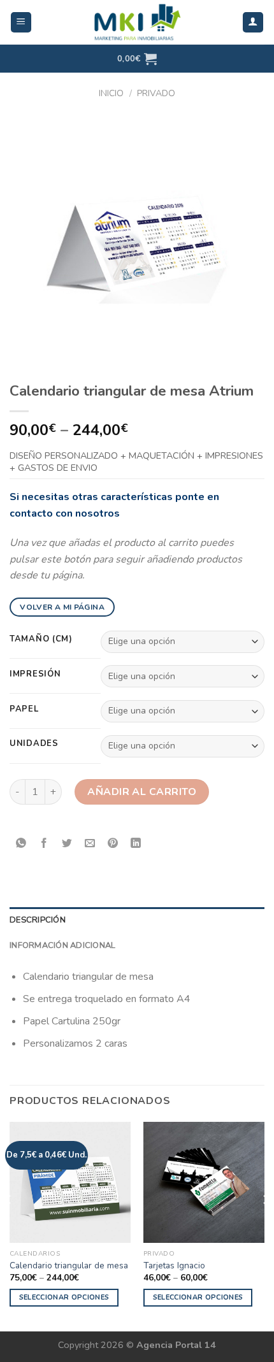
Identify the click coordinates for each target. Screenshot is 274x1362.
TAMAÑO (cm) (41, 639)
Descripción (38, 920)
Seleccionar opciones (64, 1297)
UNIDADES (34, 744)
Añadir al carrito (141, 792)
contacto (31, 513)
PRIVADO (156, 93)
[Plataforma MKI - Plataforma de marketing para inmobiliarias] (137, 22)
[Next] (265, 1225)
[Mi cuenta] (253, 22)
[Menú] (21, 22)
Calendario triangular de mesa (69, 1266)
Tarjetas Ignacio (174, 1266)
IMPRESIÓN (35, 674)
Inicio (111, 93)
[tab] (137, 920)
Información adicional (62, 945)
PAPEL (24, 709)
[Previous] (9, 1225)
